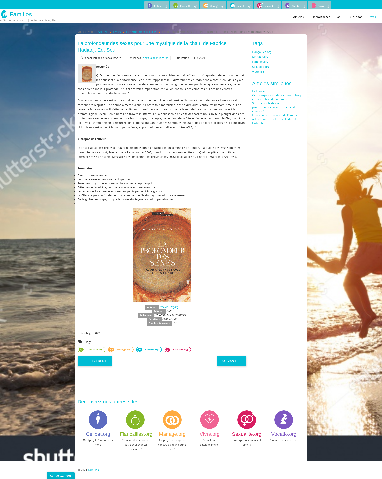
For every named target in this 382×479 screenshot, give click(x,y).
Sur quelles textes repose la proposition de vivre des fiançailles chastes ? (275, 107)
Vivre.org (323, 6)
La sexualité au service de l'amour (274, 115)
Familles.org (244, 6)
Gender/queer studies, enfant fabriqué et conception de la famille (278, 97)
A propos (356, 17)
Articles (298, 17)
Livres (372, 17)
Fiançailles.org (94, 349)
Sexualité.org (180, 349)
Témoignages (321, 17)
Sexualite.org (271, 6)
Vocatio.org (298, 6)
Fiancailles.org (188, 6)
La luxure (258, 91)
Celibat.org (160, 6)
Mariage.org (216, 6)
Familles (21, 14)
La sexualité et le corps (154, 58)
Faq (338, 17)
